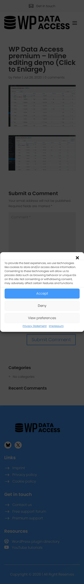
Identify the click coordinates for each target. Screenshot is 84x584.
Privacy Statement (35, 326)
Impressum (56, 326)
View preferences (42, 318)
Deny (42, 305)
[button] (77, 258)
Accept (42, 293)
